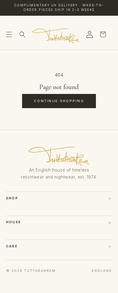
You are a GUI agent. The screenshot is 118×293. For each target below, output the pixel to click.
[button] (9, 34)
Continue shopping (59, 101)
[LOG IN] (89, 34)
